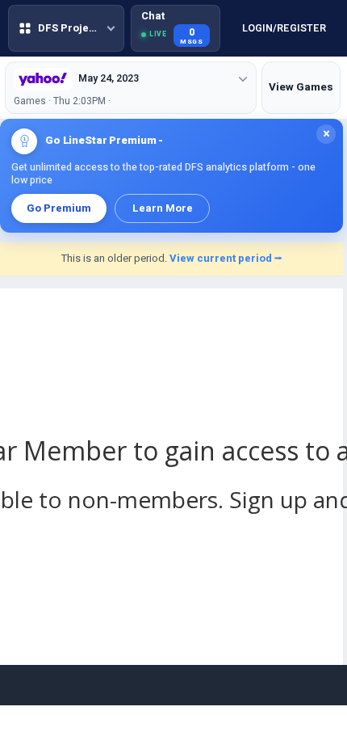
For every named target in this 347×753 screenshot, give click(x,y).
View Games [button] (301, 87)
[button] (55, 28)
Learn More (162, 208)
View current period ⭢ (225, 258)
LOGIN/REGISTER (272, 28)
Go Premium (59, 208)
